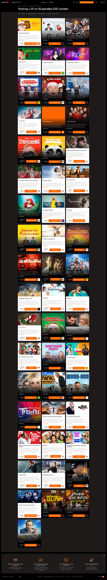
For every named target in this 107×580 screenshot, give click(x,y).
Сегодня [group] (49, 13)
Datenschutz (58, 576)
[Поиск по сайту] (74, 2)
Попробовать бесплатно (86, 2)
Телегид (24, 6)
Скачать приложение (55, 132)
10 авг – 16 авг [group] (21, 13)
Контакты (67, 576)
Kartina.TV (20, 6)
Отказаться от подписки (77, 576)
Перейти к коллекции (31, 43)
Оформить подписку (79, 73)
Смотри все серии (54, 515)
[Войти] (77, 2)
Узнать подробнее (30, 102)
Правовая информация (48, 576)
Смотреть (54, 43)
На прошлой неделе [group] (31, 13)
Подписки (51, 2)
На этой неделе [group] (41, 13)
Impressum (40, 576)
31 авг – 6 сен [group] (55, 13)
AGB (63, 576)
